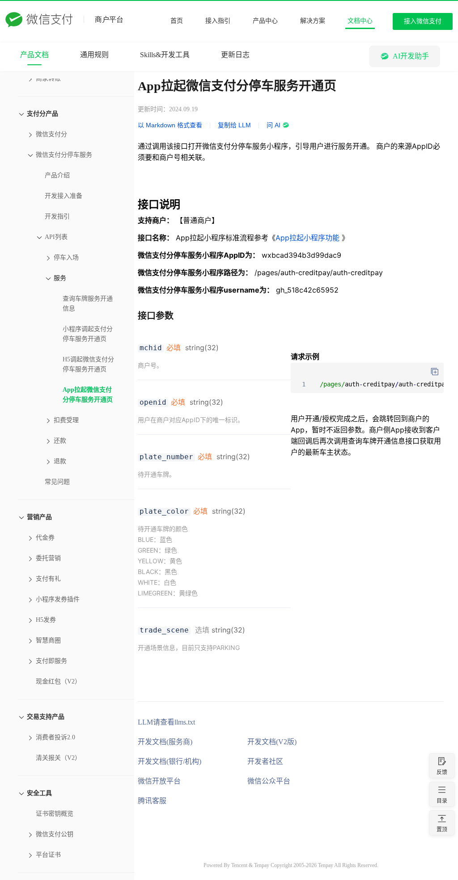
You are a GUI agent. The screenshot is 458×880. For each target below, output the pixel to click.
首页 (176, 20)
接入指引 (217, 20)
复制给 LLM (234, 125)
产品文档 (34, 55)
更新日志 (235, 55)
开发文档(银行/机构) (169, 761)
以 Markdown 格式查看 (170, 125)
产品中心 (265, 20)
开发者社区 (265, 761)
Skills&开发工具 (165, 55)
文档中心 (360, 20)
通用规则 (94, 55)
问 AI (273, 125)
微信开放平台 (159, 781)
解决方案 (312, 20)
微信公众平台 (268, 781)
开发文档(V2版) (272, 742)
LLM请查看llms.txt (166, 722)
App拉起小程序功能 (309, 237)
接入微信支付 (422, 21)
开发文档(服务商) (165, 742)
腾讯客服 (152, 801)
